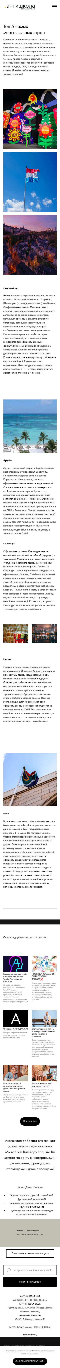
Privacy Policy (30, 1334)
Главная (19, 1231)
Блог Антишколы (33, 1231)
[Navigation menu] (54, 6)
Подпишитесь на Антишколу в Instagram (30, 1253)
